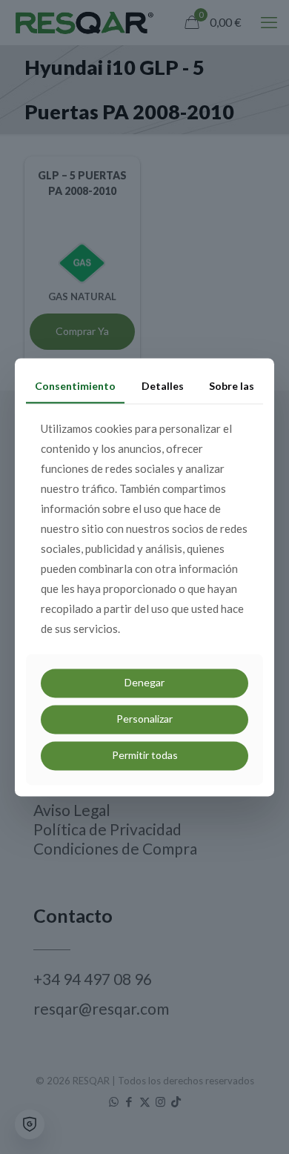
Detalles (163, 385)
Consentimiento (75, 385)
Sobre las (231, 385)
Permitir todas (145, 755)
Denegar (144, 683)
